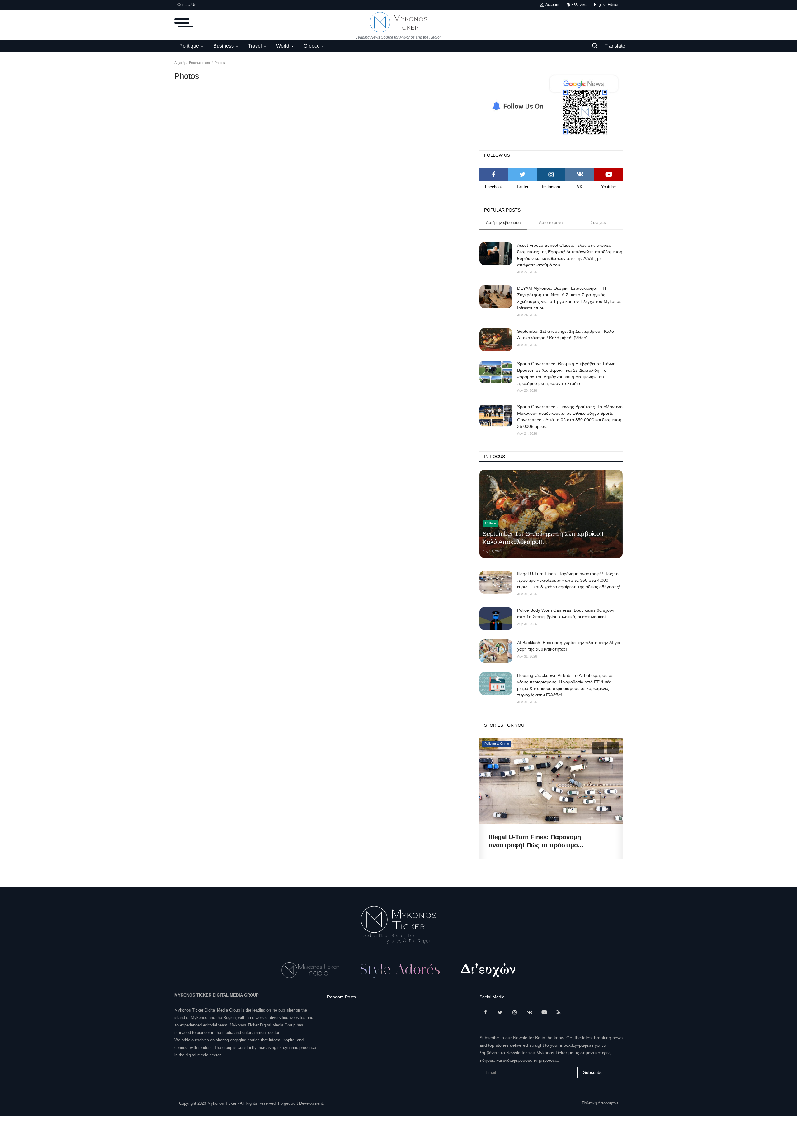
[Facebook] (493, 174)
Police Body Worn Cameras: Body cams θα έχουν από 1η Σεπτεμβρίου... (548, 841)
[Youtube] (608, 174)
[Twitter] (522, 174)
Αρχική (179, 63)
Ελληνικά (578, 5)
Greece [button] (312, 46)
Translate (615, 46)
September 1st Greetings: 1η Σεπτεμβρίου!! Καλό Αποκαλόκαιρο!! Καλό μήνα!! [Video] (565, 334)
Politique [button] (189, 46)
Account (551, 5)
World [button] (283, 46)
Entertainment (199, 63)
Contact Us (186, 5)
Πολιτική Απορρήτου (600, 1103)
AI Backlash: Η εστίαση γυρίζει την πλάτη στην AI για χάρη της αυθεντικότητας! (568, 646)
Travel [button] (255, 46)
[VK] (579, 174)
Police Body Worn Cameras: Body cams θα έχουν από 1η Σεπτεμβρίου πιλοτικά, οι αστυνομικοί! (565, 613)
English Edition (607, 5)
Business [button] (224, 46)
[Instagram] (551, 174)
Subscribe (593, 1072)
